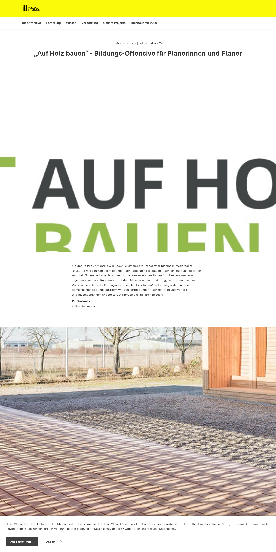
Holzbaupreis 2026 (144, 23)
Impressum (149, 528)
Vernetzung (90, 23)
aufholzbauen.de (83, 306)
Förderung (53, 23)
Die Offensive (31, 23)
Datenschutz (167, 528)
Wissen (71, 23)
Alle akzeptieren (20, 541)
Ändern (50, 541)
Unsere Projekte (114, 23)
